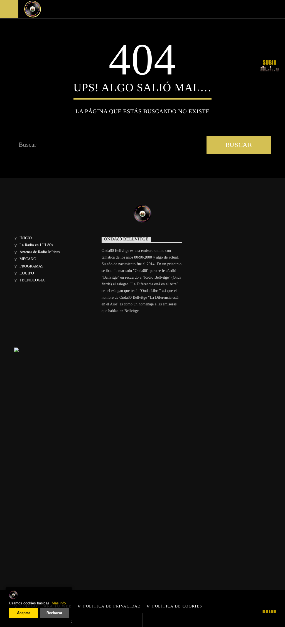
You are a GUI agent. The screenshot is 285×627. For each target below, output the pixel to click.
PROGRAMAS (31, 266)
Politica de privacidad (112, 606)
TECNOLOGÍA (32, 280)
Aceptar (23, 613)
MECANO (27, 259)
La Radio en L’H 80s (36, 245)
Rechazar (54, 613)
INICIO (25, 238)
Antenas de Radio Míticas (39, 252)
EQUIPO (26, 273)
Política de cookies (177, 606)
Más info (59, 603)
